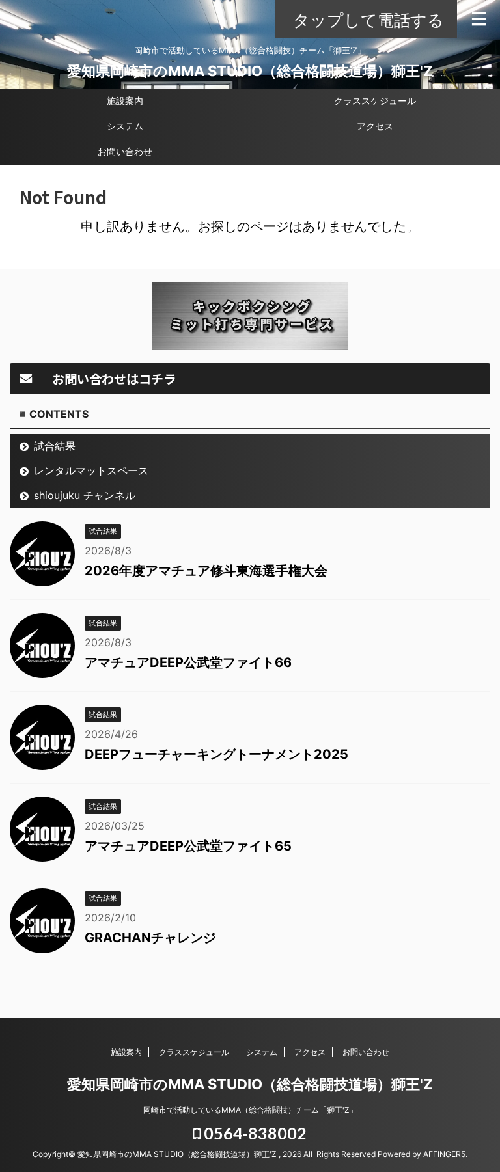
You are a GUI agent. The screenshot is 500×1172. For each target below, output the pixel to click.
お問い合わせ (125, 151)
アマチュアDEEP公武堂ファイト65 (188, 846)
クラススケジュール (375, 100)
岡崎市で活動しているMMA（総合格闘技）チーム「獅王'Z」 (250, 1110)
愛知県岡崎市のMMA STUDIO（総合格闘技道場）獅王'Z (250, 70)
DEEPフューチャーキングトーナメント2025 (216, 754)
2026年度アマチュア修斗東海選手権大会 (206, 571)
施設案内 (125, 100)
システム (125, 125)
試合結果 (55, 445)
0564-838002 (254, 1133)
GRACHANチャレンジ (150, 938)
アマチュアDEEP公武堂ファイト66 (188, 662)
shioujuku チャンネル (84, 495)
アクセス (375, 125)
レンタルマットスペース (91, 470)
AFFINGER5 (444, 1154)
